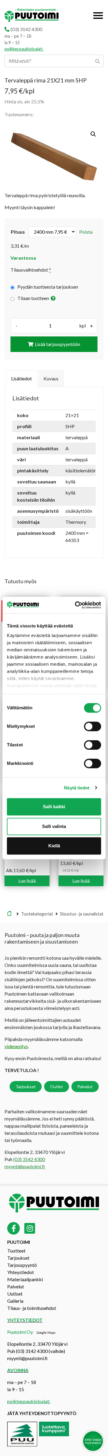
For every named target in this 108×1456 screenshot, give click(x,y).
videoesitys (16, 1046)
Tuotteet (16, 1250)
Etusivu (9, 914)
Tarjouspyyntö (22, 1265)
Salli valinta (54, 826)
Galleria (15, 1301)
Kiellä (54, 845)
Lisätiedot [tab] (21, 378)
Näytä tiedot (76, 787)
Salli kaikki (54, 806)
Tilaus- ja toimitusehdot (31, 1308)
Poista (85, 232)
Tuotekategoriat (37, 913)
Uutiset (14, 1293)
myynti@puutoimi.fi (24, 1166)
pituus (18, 232)
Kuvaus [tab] (51, 378)
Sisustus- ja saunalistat (82, 913)
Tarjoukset (26, 1086)
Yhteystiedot (20, 1272)
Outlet (56, 1086)
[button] (93, 134)
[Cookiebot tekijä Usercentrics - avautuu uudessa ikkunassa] (76, 605)
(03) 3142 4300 (26, 29)
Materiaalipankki (25, 1279)
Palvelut (85, 1086)
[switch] (92, 726)
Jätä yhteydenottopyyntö (41, 1413)
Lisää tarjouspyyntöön (57, 344)
